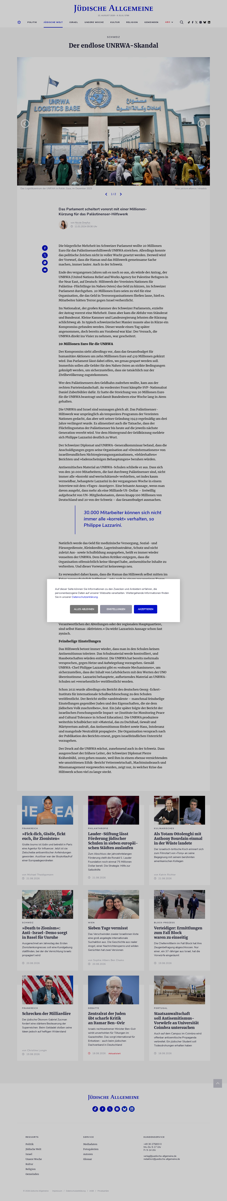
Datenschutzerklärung (85, 597)
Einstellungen (116, 609)
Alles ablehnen (84, 609)
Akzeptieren (145, 609)
